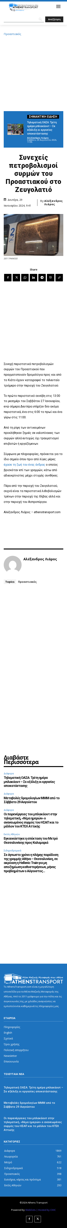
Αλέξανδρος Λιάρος (38, 137)
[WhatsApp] (25, 277)
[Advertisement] (33, 72)
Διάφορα (9, 773)
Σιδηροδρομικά (12, 850)
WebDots (30, 1210)
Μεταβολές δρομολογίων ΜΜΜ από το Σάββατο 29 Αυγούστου (32, 800)
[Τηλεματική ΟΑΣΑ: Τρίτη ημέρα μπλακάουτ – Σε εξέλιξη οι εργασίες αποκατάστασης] (15, 129)
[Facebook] (8, 277)
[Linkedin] (33, 277)
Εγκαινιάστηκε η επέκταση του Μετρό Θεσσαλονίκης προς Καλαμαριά (31, 840)
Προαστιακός (12, 34)
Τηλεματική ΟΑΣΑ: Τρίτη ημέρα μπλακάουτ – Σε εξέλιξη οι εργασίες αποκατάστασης (29, 782)
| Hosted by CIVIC (46, 1210)
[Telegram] (42, 277)
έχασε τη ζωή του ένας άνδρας (24, 464)
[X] (16, 277)
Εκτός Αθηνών (12, 834)
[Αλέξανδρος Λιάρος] (13, 565)
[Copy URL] (59, 277)
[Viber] (50, 277)
